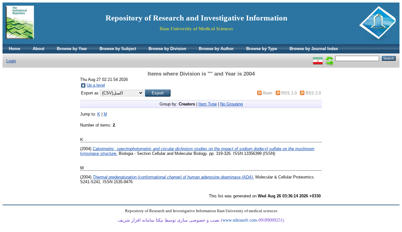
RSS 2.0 (313, 93)
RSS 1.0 (289, 93)
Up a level (96, 85)
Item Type (207, 104)
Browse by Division (167, 48)
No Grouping (231, 104)
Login (11, 61)
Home (14, 48)
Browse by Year (72, 48)
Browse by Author (216, 48)
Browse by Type (261, 48)
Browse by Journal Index (314, 48)
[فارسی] (318, 58)
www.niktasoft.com (239, 220)
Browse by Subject (118, 48)
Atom (267, 93)
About (38, 48)
